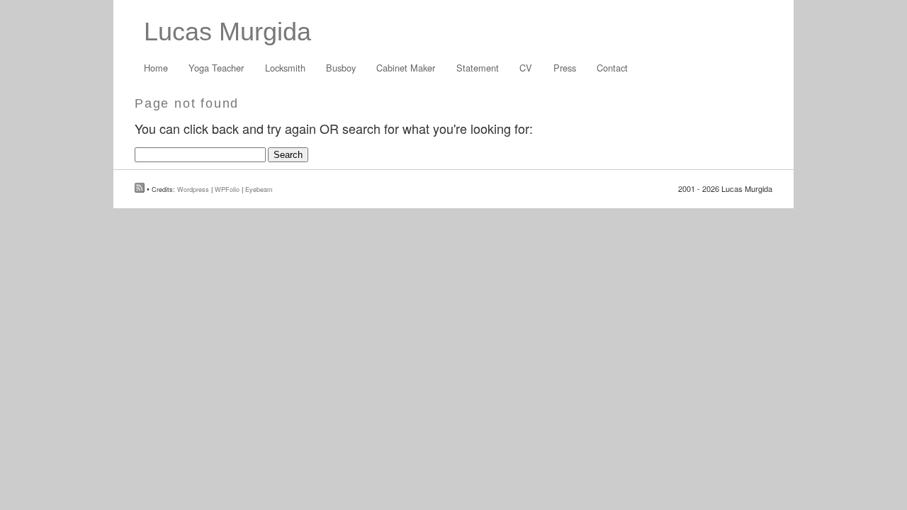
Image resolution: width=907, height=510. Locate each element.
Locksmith (285, 67)
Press (564, 67)
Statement (477, 67)
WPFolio (227, 189)
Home (156, 67)
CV (525, 67)
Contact (612, 67)
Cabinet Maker (405, 67)
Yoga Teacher (216, 67)
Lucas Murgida (227, 31)
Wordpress (193, 189)
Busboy (341, 67)
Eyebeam (259, 189)
